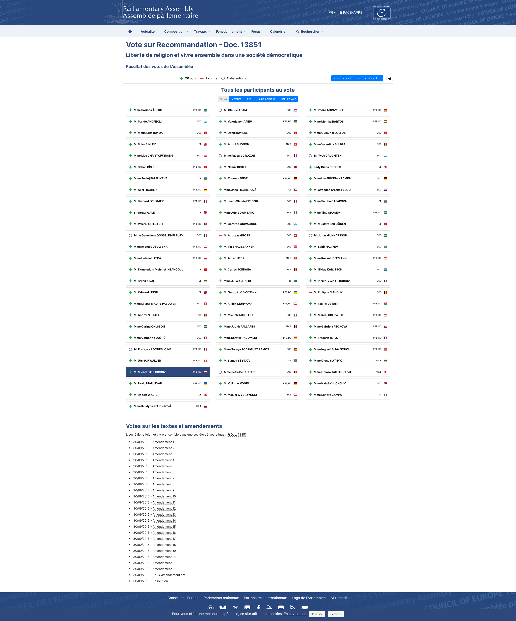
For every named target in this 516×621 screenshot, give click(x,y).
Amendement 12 (164, 508)
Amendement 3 (164, 454)
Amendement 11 (164, 502)
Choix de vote (288, 98)
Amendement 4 (164, 460)
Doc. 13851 (238, 434)
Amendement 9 (163, 490)
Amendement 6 (163, 472)
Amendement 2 (163, 448)
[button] (389, 78)
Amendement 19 (164, 551)
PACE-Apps (352, 12)
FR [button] (331, 12)
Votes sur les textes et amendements (356, 78)
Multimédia (340, 598)
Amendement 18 (164, 545)
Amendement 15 (164, 526)
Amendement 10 (164, 496)
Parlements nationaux (221, 598)
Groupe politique (265, 98)
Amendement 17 (164, 539)
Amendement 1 (163, 442)
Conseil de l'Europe (183, 598)
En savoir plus (295, 614)
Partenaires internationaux (265, 598)
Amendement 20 (164, 557)
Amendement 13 (164, 514)
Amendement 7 (163, 478)
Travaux (200, 31)
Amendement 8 (163, 484)
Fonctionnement (229, 31)
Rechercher (310, 31)
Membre (236, 98)
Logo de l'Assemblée (309, 598)
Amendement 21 (164, 563)
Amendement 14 (164, 520)
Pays (248, 98)
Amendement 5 (163, 466)
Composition (174, 31)
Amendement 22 (164, 569)
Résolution (160, 581)
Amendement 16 (164, 533)
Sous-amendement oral (169, 575)
